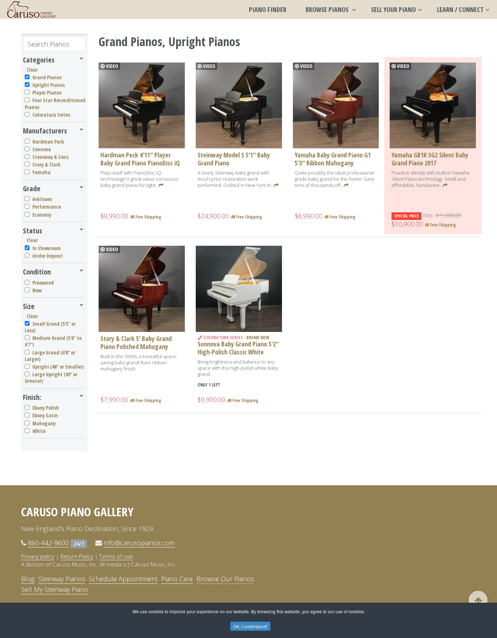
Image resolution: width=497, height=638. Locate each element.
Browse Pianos (328, 9)
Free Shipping (147, 217)
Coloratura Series (51, 114)
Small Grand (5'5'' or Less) (50, 327)
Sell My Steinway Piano (54, 589)
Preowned (43, 282)
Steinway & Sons (50, 156)
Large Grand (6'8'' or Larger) (50, 355)
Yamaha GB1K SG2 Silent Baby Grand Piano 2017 (429, 159)
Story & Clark (46, 164)
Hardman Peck (48, 141)
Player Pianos (46, 92)
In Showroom (46, 248)
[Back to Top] (478, 600)
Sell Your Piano (393, 9)
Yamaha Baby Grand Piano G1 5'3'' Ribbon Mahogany (333, 159)
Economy (41, 214)
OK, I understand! (250, 626)
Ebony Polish (45, 407)
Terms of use (116, 556)
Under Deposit (47, 255)
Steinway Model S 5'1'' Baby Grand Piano (234, 159)
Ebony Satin (45, 415)
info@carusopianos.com (139, 542)
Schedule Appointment (123, 578)
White (38, 431)
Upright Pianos (48, 84)
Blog (28, 578)
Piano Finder (267, 9)
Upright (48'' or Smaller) (58, 366)
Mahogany (44, 423)
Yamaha (41, 172)
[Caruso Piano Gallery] (30, 9)
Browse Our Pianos (225, 578)
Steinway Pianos (61, 578)
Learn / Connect (460, 9)
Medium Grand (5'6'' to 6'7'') (53, 341)
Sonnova (41, 149)
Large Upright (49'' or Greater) (51, 377)
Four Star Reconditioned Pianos (55, 103)
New (37, 290)
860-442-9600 (48, 542)
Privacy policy (37, 556)
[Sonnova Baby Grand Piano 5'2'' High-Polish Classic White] (239, 289)
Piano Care (177, 578)
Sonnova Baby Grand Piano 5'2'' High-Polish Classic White (238, 348)
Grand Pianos (46, 77)
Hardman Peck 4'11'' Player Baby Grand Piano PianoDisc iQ (140, 159)
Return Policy (76, 556)
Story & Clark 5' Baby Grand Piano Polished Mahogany (136, 342)
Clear (32, 69)
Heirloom (42, 199)
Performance (46, 206)
